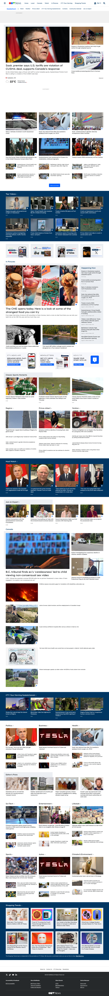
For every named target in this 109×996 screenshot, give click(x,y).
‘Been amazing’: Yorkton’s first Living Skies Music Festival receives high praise (86, 450)
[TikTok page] (10, 975)
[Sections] (4, 3)
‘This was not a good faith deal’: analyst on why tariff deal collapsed (91, 489)
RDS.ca (82, 987)
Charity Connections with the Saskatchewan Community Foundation (15, 520)
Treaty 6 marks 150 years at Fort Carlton (65, 212)
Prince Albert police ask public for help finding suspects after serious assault (52, 437)
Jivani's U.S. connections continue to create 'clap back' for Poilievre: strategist (27, 765)
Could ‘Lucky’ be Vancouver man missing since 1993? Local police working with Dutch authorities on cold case (90, 794)
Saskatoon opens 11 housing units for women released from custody (66, 233)
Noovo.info (83, 983)
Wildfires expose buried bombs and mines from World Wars (26, 834)
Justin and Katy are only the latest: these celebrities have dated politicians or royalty (22, 347)
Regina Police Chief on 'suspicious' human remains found (91, 713)
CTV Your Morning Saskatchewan (51, 8)
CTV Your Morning (66, 3)
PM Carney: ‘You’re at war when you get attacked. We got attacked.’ (18, 748)
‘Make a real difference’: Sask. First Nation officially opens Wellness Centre (92, 166)
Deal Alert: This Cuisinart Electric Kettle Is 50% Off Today (17, 923)
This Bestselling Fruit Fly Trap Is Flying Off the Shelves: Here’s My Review (17, 947)
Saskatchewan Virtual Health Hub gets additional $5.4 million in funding (26, 166)
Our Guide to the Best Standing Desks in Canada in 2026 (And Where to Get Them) (67, 923)
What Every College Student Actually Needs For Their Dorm (91, 923)
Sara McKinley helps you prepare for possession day (90, 520)
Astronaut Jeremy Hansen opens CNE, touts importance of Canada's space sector (26, 844)
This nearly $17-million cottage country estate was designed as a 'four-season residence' (58, 347)
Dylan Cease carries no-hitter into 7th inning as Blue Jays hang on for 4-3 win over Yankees (20, 877)
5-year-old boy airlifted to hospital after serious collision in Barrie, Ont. (59, 626)
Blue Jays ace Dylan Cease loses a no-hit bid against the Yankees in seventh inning (27, 884)
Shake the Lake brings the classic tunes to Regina (16, 713)
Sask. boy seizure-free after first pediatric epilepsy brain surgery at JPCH (52, 132)
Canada (39, 3)
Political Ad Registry (36, 987)
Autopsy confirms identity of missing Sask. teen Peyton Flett (54, 430)
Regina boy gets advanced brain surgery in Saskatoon (16, 212)
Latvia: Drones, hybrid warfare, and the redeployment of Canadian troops (59, 605)
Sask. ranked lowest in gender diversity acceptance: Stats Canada (84, 132)
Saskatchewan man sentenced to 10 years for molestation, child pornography (53, 158)
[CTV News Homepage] (15, 3)
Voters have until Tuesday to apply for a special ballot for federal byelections (27, 756)
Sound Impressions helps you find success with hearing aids (66, 520)
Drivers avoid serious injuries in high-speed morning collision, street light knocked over (26, 175)
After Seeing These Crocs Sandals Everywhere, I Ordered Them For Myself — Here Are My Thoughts (67, 948)
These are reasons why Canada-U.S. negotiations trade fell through (17, 489)
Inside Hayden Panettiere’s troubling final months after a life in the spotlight (59, 834)
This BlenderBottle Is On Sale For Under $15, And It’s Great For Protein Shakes (91, 947)
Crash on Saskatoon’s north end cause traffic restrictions (90, 212)
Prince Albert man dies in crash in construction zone (91, 233)
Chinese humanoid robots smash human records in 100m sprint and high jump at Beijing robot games (20, 827)
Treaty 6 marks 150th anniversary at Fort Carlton (87, 157)
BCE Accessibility (10, 983)
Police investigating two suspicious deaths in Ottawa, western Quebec (85, 553)
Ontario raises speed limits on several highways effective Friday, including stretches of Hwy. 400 (59, 884)
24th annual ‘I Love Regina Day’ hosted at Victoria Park (21, 436)
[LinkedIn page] (16, 975)
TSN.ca (57, 987)
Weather (28, 8)
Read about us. (80, 956)
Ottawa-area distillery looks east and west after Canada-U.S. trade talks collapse (59, 756)
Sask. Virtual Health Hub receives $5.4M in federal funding (41, 212)
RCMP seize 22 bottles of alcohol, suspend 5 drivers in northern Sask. (93, 175)
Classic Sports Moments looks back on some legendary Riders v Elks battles (20, 397)
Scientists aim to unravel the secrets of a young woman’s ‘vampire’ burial (15, 793)
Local (32, 3)
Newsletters (66, 969)
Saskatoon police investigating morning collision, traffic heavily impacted (16, 234)
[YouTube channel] (13, 975)
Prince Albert (36, 8)
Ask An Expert (87, 8)
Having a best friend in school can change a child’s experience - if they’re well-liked (93, 833)
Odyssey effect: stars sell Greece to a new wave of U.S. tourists (87, 826)
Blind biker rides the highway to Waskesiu (41, 713)
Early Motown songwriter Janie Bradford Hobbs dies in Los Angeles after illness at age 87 (54, 826)
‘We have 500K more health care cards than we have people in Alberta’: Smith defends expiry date (67, 648)
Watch (47, 3)
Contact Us (49, 969)
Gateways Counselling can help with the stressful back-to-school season (42, 520)
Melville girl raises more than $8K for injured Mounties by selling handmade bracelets (87, 436)
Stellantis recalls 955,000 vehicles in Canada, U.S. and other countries (60, 893)
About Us (42, 969)
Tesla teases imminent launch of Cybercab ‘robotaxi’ (52, 748)
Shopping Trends (80, 3)
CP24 (56, 983)
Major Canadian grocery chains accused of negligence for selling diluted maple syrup (65, 793)
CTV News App (57, 969)
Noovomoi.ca (83, 985)
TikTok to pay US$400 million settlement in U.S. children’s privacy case (58, 765)
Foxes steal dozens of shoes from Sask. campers (41, 233)
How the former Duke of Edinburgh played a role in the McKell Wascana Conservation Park (21, 158)
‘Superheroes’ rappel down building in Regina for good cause (21, 430)
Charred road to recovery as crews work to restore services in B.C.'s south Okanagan (93, 882)
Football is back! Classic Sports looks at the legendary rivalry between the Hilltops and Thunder (53, 398)
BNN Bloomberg (59, 985)
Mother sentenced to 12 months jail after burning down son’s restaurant (42, 793)
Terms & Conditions (36, 985)
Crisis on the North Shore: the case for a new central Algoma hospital (92, 764)
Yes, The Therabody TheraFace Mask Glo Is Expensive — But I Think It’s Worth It (42, 947)
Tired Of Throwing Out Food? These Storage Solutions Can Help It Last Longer (41, 923)
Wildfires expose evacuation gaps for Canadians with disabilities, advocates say (61, 584)
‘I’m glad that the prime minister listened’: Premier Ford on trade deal (41, 490)
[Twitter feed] (7, 975)
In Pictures (54, 3)
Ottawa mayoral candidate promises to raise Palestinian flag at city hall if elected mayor (85, 578)
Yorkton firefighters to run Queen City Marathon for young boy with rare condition (87, 430)
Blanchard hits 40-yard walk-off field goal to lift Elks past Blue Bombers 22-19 (26, 893)
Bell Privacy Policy (35, 983)
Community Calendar (75, 8)
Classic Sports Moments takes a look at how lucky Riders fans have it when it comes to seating (86, 398)
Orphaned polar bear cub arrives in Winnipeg (86, 876)
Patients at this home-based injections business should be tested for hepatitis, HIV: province (93, 755)
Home (26, 3)
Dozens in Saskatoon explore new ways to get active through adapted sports (85, 47)
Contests (65, 8)
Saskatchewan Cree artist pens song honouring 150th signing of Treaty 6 (65, 714)
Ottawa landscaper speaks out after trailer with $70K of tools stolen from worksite (62, 669)
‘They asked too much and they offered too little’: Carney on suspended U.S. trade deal (65, 490)
